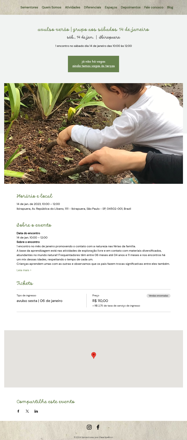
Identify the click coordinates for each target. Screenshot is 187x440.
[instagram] (89, 427)
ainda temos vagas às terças (93, 66)
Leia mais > (24, 270)
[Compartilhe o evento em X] (27, 411)
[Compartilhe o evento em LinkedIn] (36, 411)
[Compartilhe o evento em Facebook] (18, 411)
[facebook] (98, 427)
